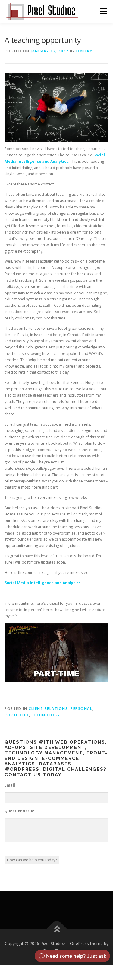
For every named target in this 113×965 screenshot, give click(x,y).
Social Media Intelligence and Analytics (43, 582)
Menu (103, 11)
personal (81, 708)
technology (46, 715)
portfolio (17, 715)
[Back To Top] (56, 929)
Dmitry (84, 51)
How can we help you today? (32, 859)
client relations (48, 708)
